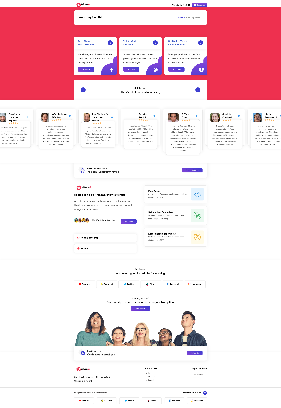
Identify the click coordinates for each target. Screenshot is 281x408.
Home (180, 18)
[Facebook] (183, 5)
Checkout (195, 378)
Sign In (147, 373)
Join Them (129, 221)
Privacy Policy (197, 374)
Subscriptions (149, 376)
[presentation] (83, 89)
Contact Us (200, 5)
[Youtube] (189, 5)
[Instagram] (186, 5)
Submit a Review (192, 170)
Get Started (86, 69)
